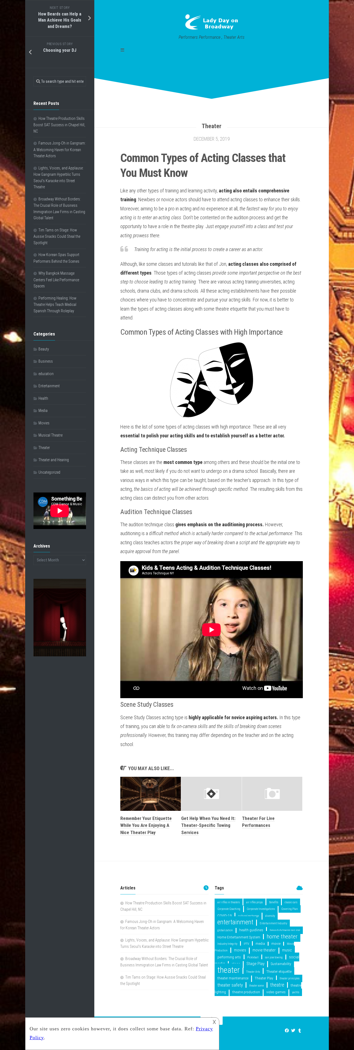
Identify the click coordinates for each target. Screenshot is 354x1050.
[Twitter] (293, 1030)
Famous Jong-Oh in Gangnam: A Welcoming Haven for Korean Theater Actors (59, 149)
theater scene (256, 985)
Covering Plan (289, 909)
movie (275, 943)
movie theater (264, 950)
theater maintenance (232, 978)
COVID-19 (224, 915)
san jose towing (274, 957)
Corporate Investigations (261, 909)
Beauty (43, 349)
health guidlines (251, 930)
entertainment (235, 922)
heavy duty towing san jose (285, 930)
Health (43, 398)
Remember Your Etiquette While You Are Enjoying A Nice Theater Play (146, 825)
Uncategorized (49, 472)
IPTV (246, 944)
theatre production (246, 992)
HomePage (129, 56)
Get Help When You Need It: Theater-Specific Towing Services (208, 825)
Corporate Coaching (228, 909)
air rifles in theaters (228, 902)
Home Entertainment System (238, 937)
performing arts (229, 957)
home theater (282, 936)
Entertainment (49, 386)
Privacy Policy (131, 68)
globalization (225, 930)
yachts (295, 992)
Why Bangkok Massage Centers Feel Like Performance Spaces (56, 279)
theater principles (290, 978)
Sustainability (281, 963)
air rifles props (254, 902)
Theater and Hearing (53, 460)
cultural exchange (248, 916)
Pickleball (253, 957)
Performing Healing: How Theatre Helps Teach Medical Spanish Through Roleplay (54, 304)
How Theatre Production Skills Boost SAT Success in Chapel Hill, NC (59, 124)
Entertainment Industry (273, 923)
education (46, 374)
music (287, 950)
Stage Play (255, 963)
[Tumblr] (300, 1030)
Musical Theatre (50, 435)
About (125, 62)
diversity (270, 916)
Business (45, 361)
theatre (277, 985)
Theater (212, 126)
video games (276, 992)
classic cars (291, 902)
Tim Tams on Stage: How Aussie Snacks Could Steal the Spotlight (56, 236)
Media (43, 410)
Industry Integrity (227, 944)
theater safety (230, 985)
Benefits (273, 902)
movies (240, 950)
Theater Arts (253, 972)
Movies (44, 423)
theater (228, 970)
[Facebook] (287, 1030)
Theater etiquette (278, 971)
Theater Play (264, 978)
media (260, 943)
